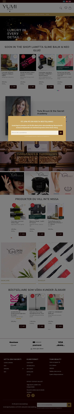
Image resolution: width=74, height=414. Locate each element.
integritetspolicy (46, 136)
